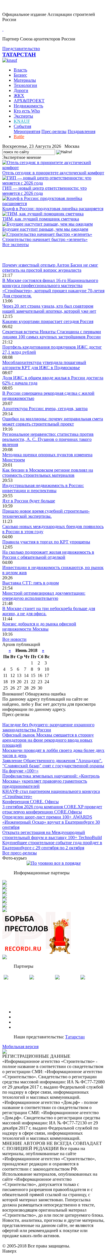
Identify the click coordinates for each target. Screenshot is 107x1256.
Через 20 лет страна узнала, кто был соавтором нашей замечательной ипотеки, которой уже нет (49, 309)
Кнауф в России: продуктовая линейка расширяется (52, 208)
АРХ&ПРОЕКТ (29, 100)
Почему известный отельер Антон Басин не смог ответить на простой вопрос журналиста (50, 268)
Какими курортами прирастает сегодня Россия (47, 321)
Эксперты (23, 116)
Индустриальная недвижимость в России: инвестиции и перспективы (43, 488)
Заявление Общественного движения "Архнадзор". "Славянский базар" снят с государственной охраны (53, 763)
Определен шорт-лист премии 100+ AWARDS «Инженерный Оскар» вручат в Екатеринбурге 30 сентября (51, 822)
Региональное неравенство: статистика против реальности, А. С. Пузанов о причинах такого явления (48, 439)
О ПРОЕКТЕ (26, 1011)
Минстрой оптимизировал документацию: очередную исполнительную (43, 596)
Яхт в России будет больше (28, 500)
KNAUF (22, 121)
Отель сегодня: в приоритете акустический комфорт (53, 172)
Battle (19, 136)
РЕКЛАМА (25, 1016)
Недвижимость (28, 105)
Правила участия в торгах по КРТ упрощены (46, 541)
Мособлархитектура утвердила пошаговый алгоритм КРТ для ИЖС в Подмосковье (44, 365)
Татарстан (75, 1036)
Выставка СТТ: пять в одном (30, 582)
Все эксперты (15, 244)
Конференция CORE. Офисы (30, 801)
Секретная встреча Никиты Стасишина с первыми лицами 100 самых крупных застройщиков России (51, 334)
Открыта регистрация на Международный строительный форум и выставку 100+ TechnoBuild (52, 835)
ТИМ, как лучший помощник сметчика (40, 218)
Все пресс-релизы (19, 852)
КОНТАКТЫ (27, 1027)
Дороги (21, 90)
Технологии (25, 85)
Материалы (25, 80)
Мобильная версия (20, 1046)
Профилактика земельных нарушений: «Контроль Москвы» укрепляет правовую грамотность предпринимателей (51, 781)
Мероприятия (27, 131)
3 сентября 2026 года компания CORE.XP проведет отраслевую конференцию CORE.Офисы (52, 809)
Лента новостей (17, 254)
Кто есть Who (27, 111)
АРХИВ (21, 1022)
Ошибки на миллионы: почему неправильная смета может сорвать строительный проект (52, 421)
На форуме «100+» (20, 770)
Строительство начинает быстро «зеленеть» (45, 239)
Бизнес (20, 75)
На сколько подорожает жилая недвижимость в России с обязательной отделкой (48, 555)
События (22, 126)
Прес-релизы (53, 131)
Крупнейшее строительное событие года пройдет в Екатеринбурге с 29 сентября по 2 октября (52, 845)
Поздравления (81, 131)
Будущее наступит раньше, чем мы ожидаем (45, 229)
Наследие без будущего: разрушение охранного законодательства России (48, 727)
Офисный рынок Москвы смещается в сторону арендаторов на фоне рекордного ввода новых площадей (48, 740)
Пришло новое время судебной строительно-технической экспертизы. (46, 514)
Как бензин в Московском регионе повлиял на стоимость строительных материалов (47, 473)
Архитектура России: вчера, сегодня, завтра (45, 408)
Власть (20, 69)
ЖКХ (19, 95)
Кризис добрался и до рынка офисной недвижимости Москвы (39, 626)
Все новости (14, 639)
